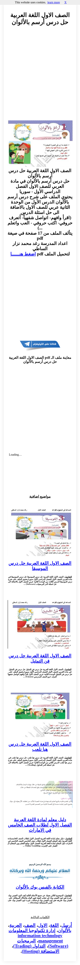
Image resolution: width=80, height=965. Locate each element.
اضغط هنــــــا (23, 253)
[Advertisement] (40, 76)
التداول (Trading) (29, 946)
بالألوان (64, 930)
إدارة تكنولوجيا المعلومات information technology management (36, 935)
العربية (15, 925)
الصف (30, 925)
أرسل (66, 925)
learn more (53, 2)
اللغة (54, 925)
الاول (42, 925)
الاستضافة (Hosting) (40, 951)
